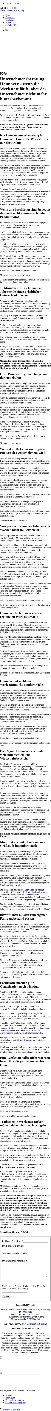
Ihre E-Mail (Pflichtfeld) (13, 1246)
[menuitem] (28, 15)
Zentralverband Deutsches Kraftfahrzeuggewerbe (21, 1033)
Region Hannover (25, 1040)
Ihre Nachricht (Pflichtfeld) (14, 1261)
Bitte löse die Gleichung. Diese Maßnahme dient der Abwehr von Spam (24, 1287)
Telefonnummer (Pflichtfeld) (15, 1253)
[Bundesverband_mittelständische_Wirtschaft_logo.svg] (20, 1358)
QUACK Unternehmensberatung (32, 1324)
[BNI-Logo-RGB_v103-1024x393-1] (20, 1374)
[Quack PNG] (12, 10)
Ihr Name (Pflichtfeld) (12, 1241)
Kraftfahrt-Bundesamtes (36, 892)
